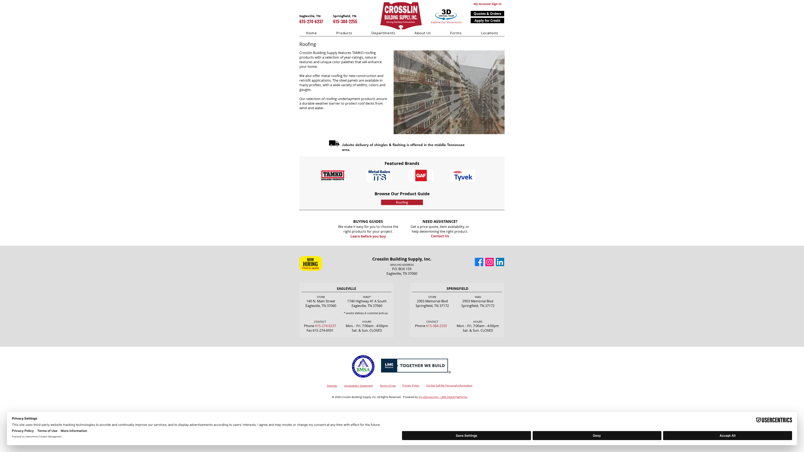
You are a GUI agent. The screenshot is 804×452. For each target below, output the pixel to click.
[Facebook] (479, 262)
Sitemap (332, 386)
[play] (495, 53)
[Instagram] (489, 262)
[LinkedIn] (500, 262)
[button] (487, 13)
